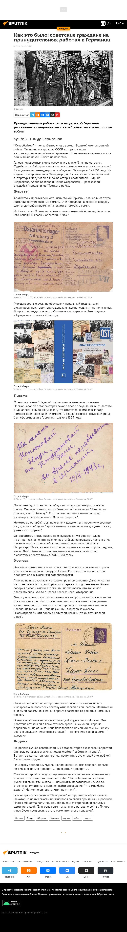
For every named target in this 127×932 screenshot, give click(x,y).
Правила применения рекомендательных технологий (67, 894)
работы (77, 818)
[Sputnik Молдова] (16, 26)
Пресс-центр (70, 889)
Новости (19, 818)
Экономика (25, 861)
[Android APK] (11, 903)
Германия (54, 818)
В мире (30, 818)
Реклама (45, 889)
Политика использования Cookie (19, 894)
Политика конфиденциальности (95, 889)
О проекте (7, 889)
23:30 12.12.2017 (22, 46)
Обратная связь (105, 894)
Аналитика (118, 861)
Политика (8, 861)
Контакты (57, 889)
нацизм (88, 818)
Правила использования (27, 889)
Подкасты (101, 861)
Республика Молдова (65, 861)
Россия (87, 861)
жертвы (66, 818)
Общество (41, 818)
